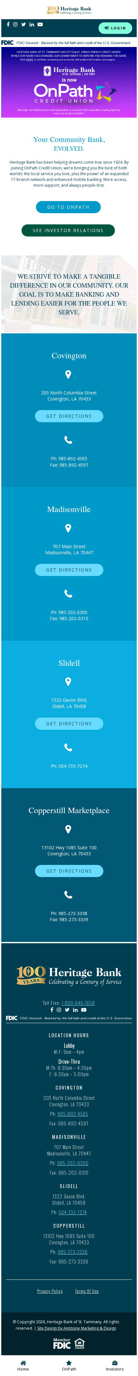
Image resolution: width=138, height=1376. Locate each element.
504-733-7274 (72, 766)
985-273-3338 (72, 913)
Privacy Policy (50, 1291)
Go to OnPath (68, 207)
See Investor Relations (68, 230)
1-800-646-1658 (78, 1002)
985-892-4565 (72, 458)
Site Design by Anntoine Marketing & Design (76, 1328)
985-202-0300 (72, 612)
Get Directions (69, 416)
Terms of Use (87, 1291)
